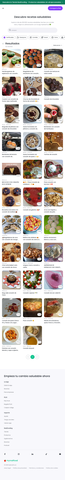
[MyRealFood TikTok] (46, 454)
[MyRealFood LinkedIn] (32, 454)
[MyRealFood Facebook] (5, 454)
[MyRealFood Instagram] (19, 454)
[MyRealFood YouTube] (60, 454)
